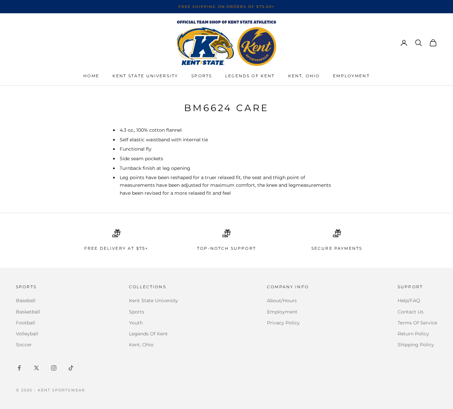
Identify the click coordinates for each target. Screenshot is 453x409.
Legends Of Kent (148, 334)
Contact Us (410, 312)
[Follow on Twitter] (36, 368)
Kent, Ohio (304, 75)
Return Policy (413, 334)
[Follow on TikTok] (71, 368)
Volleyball (27, 334)
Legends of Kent (250, 75)
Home (91, 75)
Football (25, 323)
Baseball (25, 301)
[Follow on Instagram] (53, 368)
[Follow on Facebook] (19, 368)
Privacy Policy (283, 323)
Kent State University (145, 75)
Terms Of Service (417, 323)
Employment (351, 75)
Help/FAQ (409, 301)
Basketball (28, 312)
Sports (201, 75)
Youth (136, 323)
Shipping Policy (416, 345)
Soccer (24, 345)
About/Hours (282, 301)
